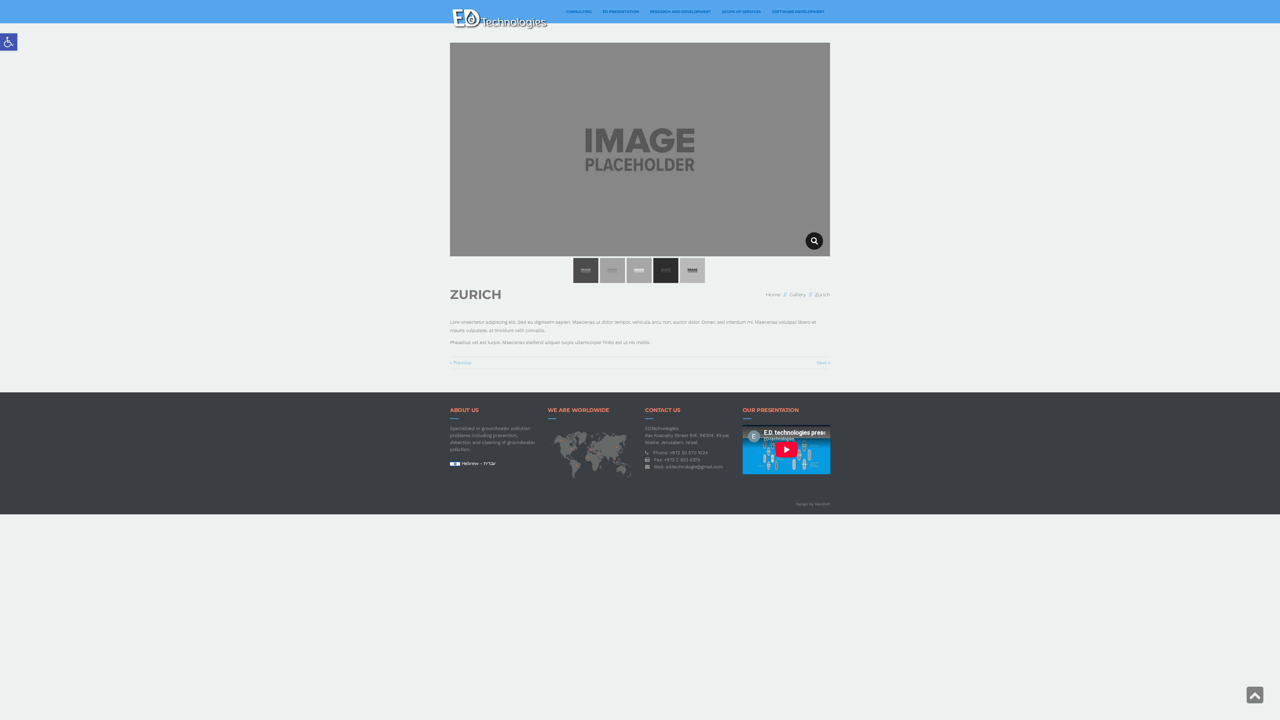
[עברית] (455, 463)
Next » (823, 362)
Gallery (798, 295)
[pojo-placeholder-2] (814, 241)
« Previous (460, 362)
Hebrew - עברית (478, 463)
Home (773, 295)
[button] (8, 42)
